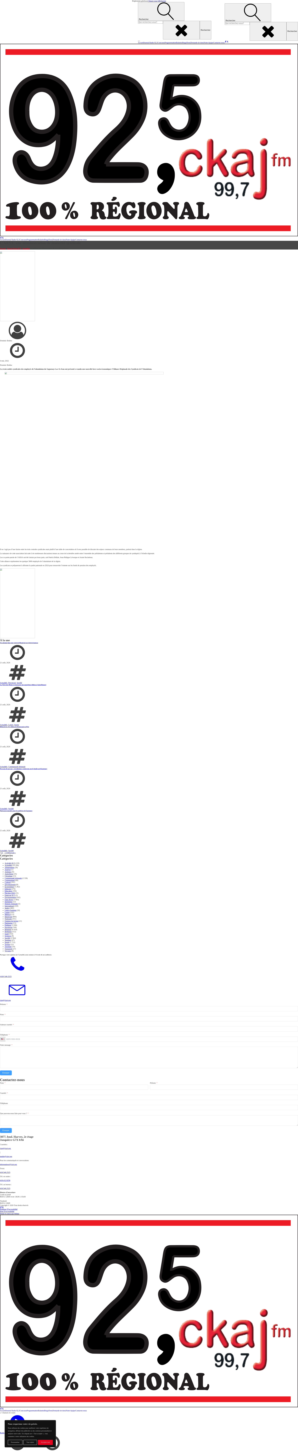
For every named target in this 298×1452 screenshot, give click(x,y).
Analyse (8, 870)
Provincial (12, 683)
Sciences (8, 936)
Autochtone (9, 874)
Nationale (8, 919)
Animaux (8, 872)
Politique (8, 925)
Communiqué (10, 880)
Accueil (141, 43)
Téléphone (4, 1035)
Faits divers (9, 900)
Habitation (8, 902)
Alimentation (9, 868)
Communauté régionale (16, 767)
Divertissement (10, 885)
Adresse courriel (6, 1025)
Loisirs (10, 725)
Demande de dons (197, 43)
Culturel (8, 882)
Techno (7, 945)
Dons (188, 43)
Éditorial (8, 889)
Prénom (3, 1004)
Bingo (184, 43)
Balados (179, 43)
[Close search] (181, 30)
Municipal (8, 917)
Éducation (8, 891)
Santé (7, 934)
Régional (8, 930)
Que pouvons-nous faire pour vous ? (13, 1113)
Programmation (170, 43)
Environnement (10, 897)
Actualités (26, 248)
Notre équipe (208, 43)
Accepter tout (45, 1442)
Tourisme (8, 947)
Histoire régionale (11, 904)
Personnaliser (15, 1442)
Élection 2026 (10, 893)
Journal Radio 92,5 (151, 43)
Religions (8, 932)
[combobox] (2, 1039)
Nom (2, 1015)
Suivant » (12, 853)
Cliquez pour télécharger (157, 1)
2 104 (7, 853)
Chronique (8, 876)
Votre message (5, 1045)
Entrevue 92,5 (10, 895)
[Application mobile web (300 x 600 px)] (17, 321)
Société (19, 683)
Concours (161, 43)
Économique (9, 887)
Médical (8, 914)
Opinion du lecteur (11, 921)
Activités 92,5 (10, 863)
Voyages (8, 951)
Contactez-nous (219, 43)
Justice (7, 908)
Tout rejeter (30, 1442)
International (9, 906)
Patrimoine (9, 923)
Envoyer (5, 1073)
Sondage (8, 940)
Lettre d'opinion (10, 910)
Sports (16, 725)
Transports (8, 949)
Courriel (3, 1093)
